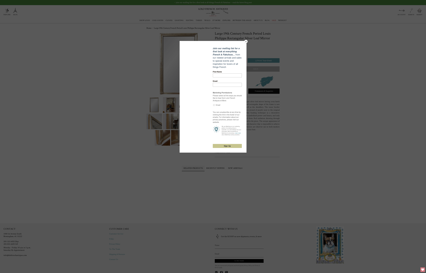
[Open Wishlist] (422, 269)
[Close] (246, 41)
